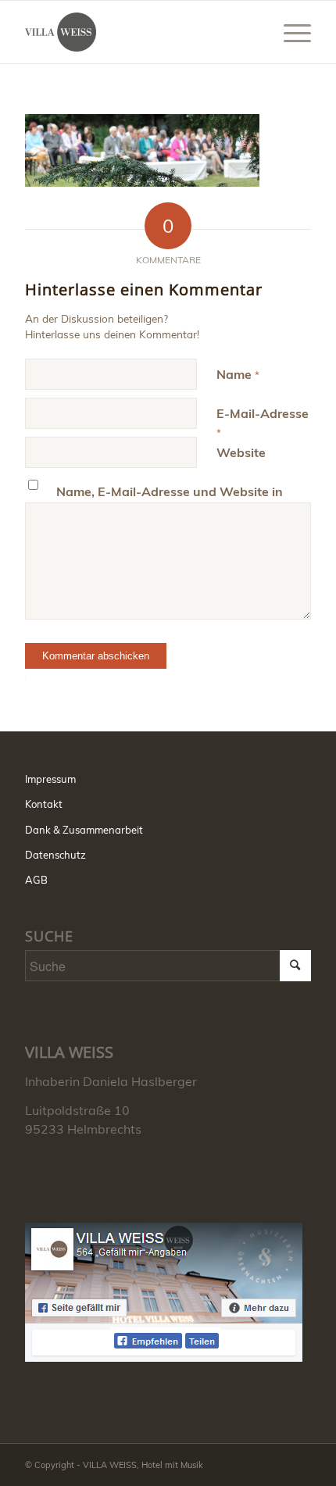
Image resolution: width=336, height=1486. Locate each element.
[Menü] (289, 32)
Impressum (50, 779)
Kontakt (44, 804)
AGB (36, 879)
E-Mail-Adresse (262, 422)
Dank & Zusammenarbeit (84, 829)
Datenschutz (55, 854)
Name (237, 374)
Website (241, 452)
